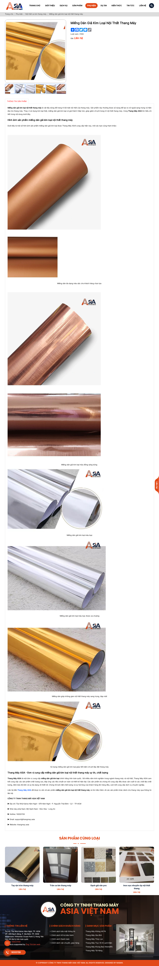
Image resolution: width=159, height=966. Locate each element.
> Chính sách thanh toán (59, 939)
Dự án (104, 5)
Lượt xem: (75, 34)
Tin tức (130, 5)
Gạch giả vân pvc (60, 885)
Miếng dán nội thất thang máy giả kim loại (137, 887)
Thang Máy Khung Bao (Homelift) (99, 947)
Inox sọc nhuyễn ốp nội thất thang (98, 887)
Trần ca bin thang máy (22, 885)
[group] (20, 89)
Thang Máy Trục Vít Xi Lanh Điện (99, 943)
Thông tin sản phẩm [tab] (16, 101)
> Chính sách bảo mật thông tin (62, 931)
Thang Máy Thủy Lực (94, 939)
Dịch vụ (63, 5)
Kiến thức (117, 5)
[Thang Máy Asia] (14, 6)
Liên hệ (142, 5)
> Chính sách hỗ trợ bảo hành (62, 935)
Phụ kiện (91, 5)
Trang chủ (34, 5)
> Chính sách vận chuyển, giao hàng (64, 943)
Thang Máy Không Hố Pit (96, 931)
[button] (8, 89)
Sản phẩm (77, 5)
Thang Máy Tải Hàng (94, 950)
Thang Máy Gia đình (94, 935)
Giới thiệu (50, 5)
